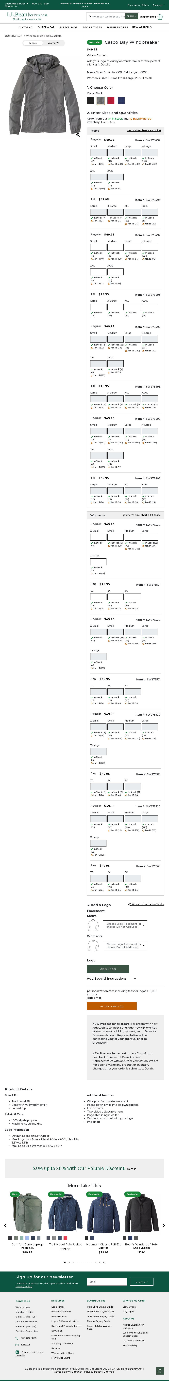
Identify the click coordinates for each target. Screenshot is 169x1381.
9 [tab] (96, 1262)
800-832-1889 (40, 3)
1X (91, 590)
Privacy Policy (24, 1286)
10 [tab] (100, 1262)
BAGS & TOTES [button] (92, 27)
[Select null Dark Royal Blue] (121, 101)
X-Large (146, 146)
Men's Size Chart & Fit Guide (144, 130)
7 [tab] (88, 1262)
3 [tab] (72, 1262)
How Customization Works (147, 904)
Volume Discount (97, 55)
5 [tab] (80, 1262)
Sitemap (109, 1371)
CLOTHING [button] (26, 27)
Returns (55, 1348)
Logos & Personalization (64, 1321)
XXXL (110, 170)
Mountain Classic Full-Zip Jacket (103, 1246)
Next (164, 1225)
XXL (92, 170)
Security (77, 1371)
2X (108, 590)
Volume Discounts (61, 1311)
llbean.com (11, 6)
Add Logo (108, 969)
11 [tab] (104, 1262)
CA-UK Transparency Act (127, 1368)
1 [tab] (65, 1262)
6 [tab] (84, 1262)
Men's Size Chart (60, 1357)
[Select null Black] (90, 101)
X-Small (94, 530)
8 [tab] (92, 1262)
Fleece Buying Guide (98, 1321)
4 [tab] (76, 1262)
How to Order (59, 1316)
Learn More (108, 122)
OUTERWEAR (13, 35)
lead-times (94, 997)
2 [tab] (68, 1262)
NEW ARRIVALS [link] (142, 27)
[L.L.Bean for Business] (27, 17)
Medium (112, 146)
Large (128, 146)
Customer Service (15, 3)
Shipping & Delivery (62, 1343)
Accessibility (62, 1371)
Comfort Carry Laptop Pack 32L (27, 1246)
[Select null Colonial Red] (111, 101)
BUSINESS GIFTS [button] (117, 27)
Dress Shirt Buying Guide (101, 1311)
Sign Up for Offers (138, 5)
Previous (5, 1225)
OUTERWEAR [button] (46, 27)
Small (93, 146)
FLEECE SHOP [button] (69, 27)
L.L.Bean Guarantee (134, 1340)
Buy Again (57, 1330)
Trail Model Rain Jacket (65, 1244)
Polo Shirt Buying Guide (100, 1306)
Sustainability (130, 1345)
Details (105, 64)
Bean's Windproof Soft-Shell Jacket (141, 1246)
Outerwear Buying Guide (100, 1316)
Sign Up (142, 1281)
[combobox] (112, 16)
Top (160, 1372)
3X (126, 590)
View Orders (129, 1306)
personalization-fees (101, 991)
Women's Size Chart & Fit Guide (142, 515)
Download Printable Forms (66, 1326)
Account (157, 5)
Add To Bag (112, 1006)
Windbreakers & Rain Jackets (43, 35)
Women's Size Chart (62, 1353)
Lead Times (58, 1306)
